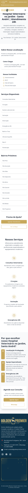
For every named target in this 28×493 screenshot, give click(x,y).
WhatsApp (14, 404)
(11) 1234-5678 (4, 2)
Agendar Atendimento (14, 222)
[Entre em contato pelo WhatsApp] (10, 454)
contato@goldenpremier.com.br (19, 2)
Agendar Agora (14, 400)
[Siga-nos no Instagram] (2, 454)
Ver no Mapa (14, 227)
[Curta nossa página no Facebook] (6, 454)
